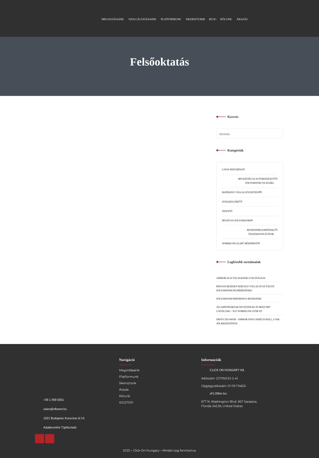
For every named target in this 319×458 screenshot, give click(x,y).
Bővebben (114, 177)
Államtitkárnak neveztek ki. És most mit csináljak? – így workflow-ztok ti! (243, 309)
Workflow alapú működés (239, 243)
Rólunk (124, 396)
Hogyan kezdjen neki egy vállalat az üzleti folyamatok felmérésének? (245, 288)
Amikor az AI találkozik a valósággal (241, 278)
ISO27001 (126, 402)
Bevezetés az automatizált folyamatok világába (256, 181)
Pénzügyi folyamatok (236, 220)
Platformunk (128, 377)
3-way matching (232, 169)
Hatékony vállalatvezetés (240, 192)
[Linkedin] (49, 438)
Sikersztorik (127, 383)
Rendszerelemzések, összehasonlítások (260, 232)
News (31, 136)
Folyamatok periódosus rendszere (239, 299)
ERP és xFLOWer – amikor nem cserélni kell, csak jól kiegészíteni (247, 321)
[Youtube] (39, 438)
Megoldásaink (129, 370)
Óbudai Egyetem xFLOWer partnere (140, 146)
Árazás (123, 389)
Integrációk (230, 202)
